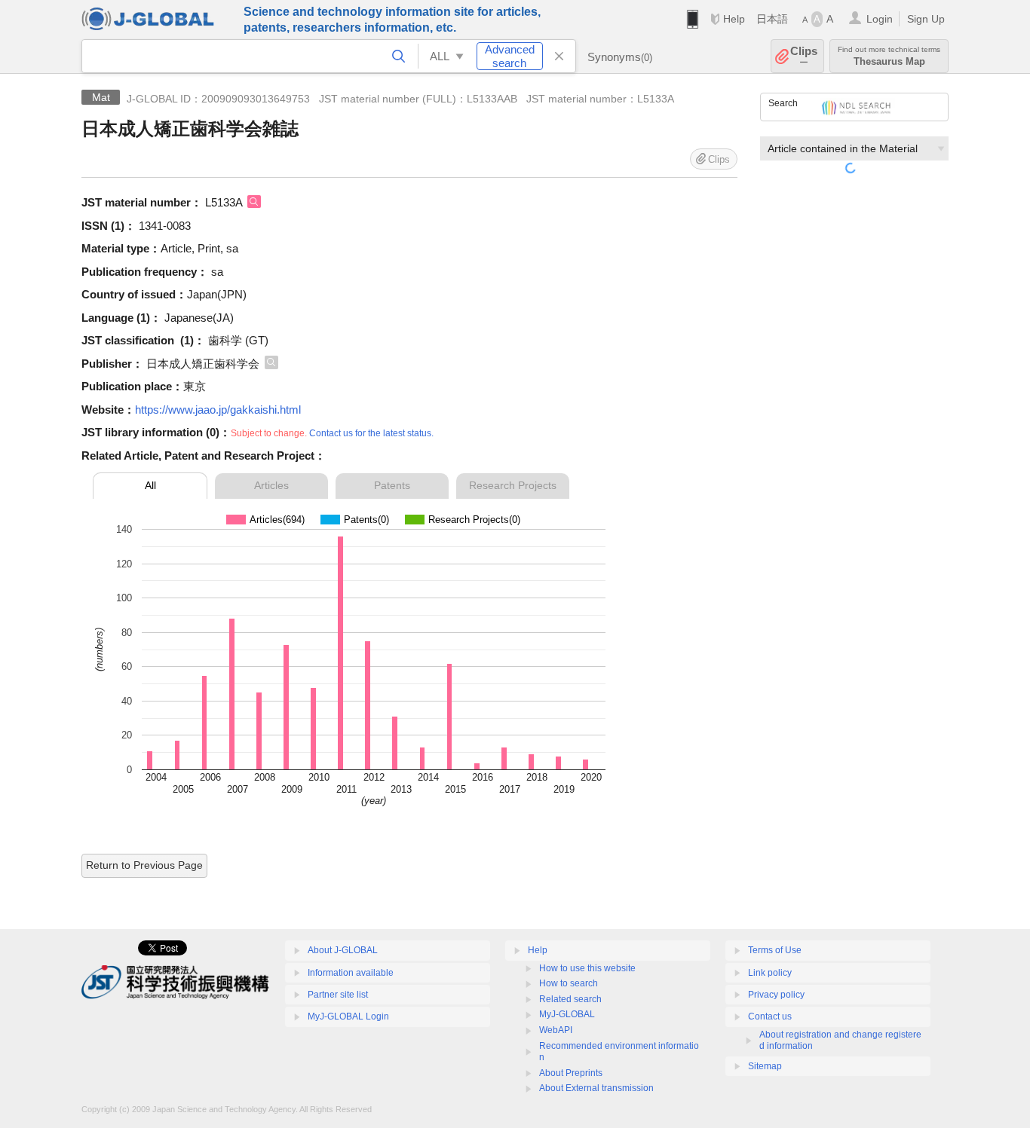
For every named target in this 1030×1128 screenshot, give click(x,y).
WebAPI (555, 1030)
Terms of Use (775, 950)
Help (734, 19)
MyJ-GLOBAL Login (348, 1016)
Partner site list (338, 994)
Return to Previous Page (144, 865)
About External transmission (596, 1088)
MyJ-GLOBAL (567, 1014)
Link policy (770, 973)
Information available (351, 973)
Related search (570, 999)
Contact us (770, 1016)
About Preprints (570, 1073)
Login (879, 19)
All (150, 485)
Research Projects (512, 485)
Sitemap (765, 1066)
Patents (392, 485)
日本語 (772, 19)
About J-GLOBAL (343, 950)
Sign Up (926, 19)
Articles (271, 485)
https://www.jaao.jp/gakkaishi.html (218, 409)
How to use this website (587, 968)
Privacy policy (776, 994)
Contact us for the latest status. (371, 433)
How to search (568, 983)
